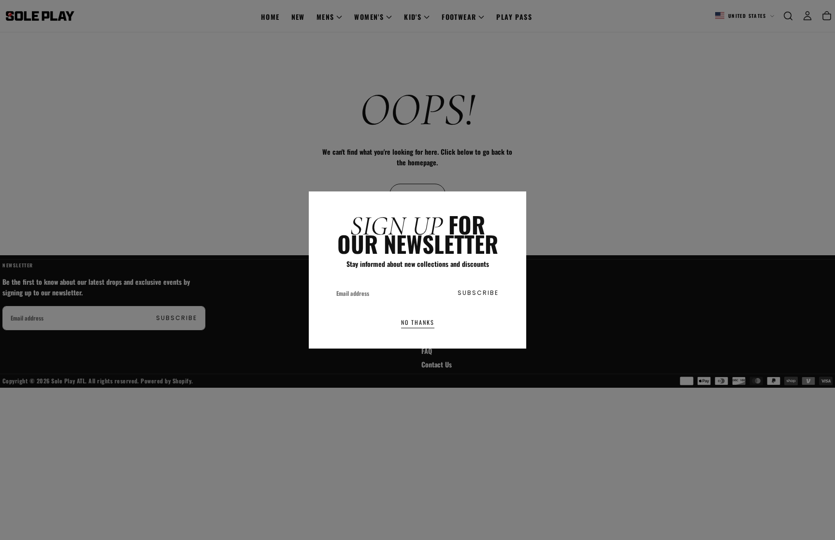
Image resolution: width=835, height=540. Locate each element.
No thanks (417, 322)
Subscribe (478, 293)
